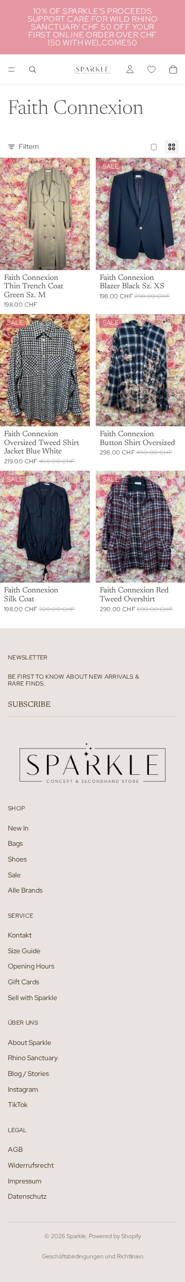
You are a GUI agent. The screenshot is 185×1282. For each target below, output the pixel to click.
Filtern (29, 146)
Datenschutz (27, 1196)
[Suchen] (32, 69)
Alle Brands (25, 890)
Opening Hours (31, 966)
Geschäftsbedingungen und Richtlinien (93, 1256)
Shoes (17, 858)
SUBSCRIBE (29, 705)
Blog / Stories (28, 1073)
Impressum (24, 1180)
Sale (14, 874)
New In (18, 827)
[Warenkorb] (173, 69)
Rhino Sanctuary (33, 1057)
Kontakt (20, 935)
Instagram (23, 1088)
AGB (15, 1149)
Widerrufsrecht (31, 1164)
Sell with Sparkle (32, 997)
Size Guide (24, 950)
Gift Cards (23, 981)
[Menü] (11, 69)
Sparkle (76, 1236)
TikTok (18, 1104)
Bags (15, 843)
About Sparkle (29, 1042)
